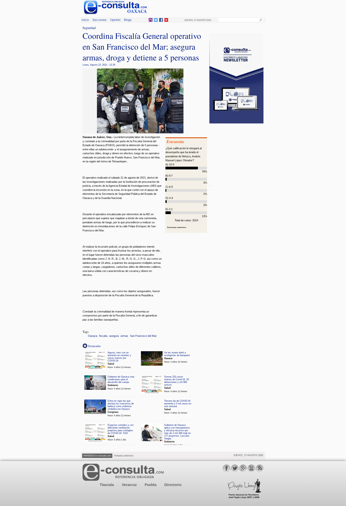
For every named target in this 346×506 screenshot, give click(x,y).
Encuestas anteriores (176, 227)
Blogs (128, 20)
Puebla (150, 485)
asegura (114, 335)
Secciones (99, 20)
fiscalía (103, 335)
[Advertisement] (236, 151)
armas (124, 335)
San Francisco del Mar (143, 335)
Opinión (115, 20)
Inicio (85, 20)
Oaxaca (92, 335)
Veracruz (129, 485)
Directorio (172, 485)
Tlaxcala (107, 485)
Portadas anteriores (124, 455)
